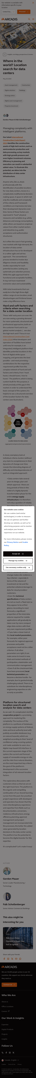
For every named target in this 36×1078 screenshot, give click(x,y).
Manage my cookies (16, 561)
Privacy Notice (13, 542)
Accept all (16, 554)
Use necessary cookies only (16, 567)
